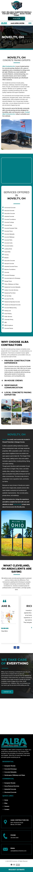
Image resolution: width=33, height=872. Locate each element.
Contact (6, 809)
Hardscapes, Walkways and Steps (14, 775)
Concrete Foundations (10, 219)
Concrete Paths (8, 240)
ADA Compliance (8, 325)
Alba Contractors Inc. (8, 66)
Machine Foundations (9, 269)
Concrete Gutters (8, 246)
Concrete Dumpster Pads (10, 228)
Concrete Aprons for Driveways (12, 278)
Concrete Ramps (8, 328)
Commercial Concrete (9, 207)
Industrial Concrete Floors (11, 266)
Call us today (17, 504)
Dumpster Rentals (9, 766)
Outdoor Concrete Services (11, 290)
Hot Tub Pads (7, 296)
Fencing (6, 254)
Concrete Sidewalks (9, 234)
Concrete (6, 272)
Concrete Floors (8, 231)
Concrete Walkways (9, 237)
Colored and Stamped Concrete (12, 304)
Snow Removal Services (11, 786)
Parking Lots (7, 310)
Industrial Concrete (9, 216)
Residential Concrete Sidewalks (12, 287)
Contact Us (7, 692)
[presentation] (15, 647)
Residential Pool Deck (9, 293)
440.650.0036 (17, 23)
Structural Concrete (9, 210)
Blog (5, 803)
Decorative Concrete (9, 213)
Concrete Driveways (9, 275)
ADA (5, 322)
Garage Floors (8, 281)
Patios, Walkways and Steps (11, 284)
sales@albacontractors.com (18, 851)
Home (6, 800)
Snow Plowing (7, 313)
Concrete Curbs (8, 243)
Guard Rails (7, 251)
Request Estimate (17, 869)
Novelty (4, 439)
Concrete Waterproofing (10, 307)
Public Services (8, 316)
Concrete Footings (9, 222)
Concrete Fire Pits (9, 299)
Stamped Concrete (9, 263)
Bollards (6, 257)
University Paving (8, 319)
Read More (16, 630)
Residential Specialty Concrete (12, 302)
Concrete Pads (8, 225)
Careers (6, 806)
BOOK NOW (16, 18)
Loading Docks (8, 249)
